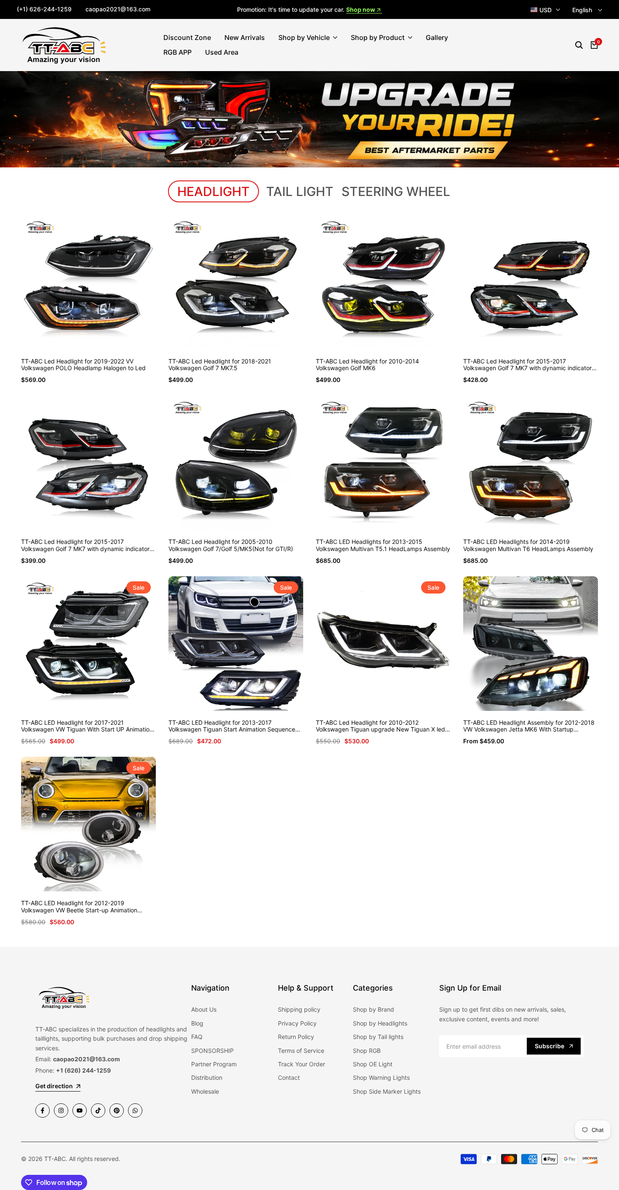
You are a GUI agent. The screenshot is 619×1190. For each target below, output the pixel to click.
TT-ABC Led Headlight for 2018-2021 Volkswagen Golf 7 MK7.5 (219, 365)
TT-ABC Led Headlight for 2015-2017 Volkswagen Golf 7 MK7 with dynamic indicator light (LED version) (85, 545)
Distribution (206, 1077)
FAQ (197, 1036)
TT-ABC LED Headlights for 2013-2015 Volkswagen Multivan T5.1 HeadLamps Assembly (383, 545)
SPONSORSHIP (212, 1050)
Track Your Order (301, 1064)
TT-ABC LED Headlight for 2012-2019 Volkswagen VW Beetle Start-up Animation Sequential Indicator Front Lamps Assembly (81, 907)
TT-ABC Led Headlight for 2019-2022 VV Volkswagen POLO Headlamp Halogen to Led (83, 365)
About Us (203, 1009)
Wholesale (205, 1091)
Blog (197, 1023)
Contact (289, 1077)
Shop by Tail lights (378, 1036)
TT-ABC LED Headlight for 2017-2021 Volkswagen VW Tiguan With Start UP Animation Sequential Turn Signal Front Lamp (87, 726)
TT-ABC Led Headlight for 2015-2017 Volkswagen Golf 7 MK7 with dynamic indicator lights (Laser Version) (527, 365)
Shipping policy (299, 1009)
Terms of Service (301, 1050)
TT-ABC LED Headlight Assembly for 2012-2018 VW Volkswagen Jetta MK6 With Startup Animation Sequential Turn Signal (529, 726)
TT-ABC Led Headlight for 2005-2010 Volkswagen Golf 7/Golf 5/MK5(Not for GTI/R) (230, 545)
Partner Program (214, 1064)
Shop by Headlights (380, 1023)
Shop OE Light (372, 1064)
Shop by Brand (373, 1009)
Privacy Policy (297, 1023)
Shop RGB (367, 1050)
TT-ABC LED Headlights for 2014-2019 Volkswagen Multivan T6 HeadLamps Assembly (528, 545)
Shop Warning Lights (381, 1077)
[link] (309, 119)
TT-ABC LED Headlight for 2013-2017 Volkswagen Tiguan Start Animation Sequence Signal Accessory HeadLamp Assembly (231, 726)
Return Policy (296, 1036)
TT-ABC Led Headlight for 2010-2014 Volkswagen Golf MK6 (367, 365)
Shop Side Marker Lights (387, 1091)
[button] (79, 334)
